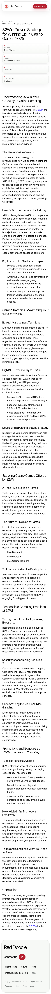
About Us (8, 986)
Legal (32, 986)
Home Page (11, 966)
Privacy (17, 986)
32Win (39, 109)
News (11, 21)
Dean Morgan (10, 50)
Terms (25, 986)
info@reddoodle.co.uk (16, 973)
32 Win (33, 926)
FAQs (33, 966)
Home (4, 21)
